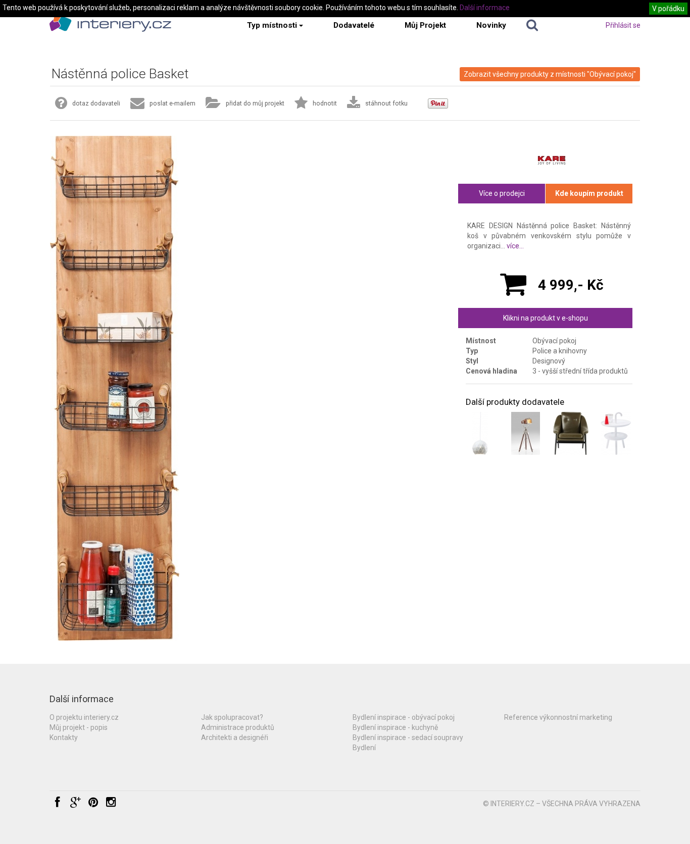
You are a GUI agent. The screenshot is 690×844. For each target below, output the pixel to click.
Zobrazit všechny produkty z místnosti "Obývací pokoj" (550, 74)
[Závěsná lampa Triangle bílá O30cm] (480, 433)
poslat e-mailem (172, 103)
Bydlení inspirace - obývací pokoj (404, 717)
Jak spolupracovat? (232, 717)
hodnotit (325, 103)
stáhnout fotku (386, 103)
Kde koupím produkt (589, 193)
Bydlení (364, 748)
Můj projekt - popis (79, 727)
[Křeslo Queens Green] (571, 433)
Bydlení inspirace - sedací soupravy (408, 737)
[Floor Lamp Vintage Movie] (525, 433)
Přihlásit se (623, 25)
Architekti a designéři (234, 737)
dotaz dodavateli (96, 103)
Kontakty (64, 737)
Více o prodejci (502, 193)
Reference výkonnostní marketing (558, 717)
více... (515, 246)
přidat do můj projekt (255, 103)
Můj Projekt (425, 25)
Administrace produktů (237, 727)
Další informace (485, 8)
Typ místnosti (272, 25)
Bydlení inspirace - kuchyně (395, 727)
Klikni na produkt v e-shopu (545, 318)
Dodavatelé (353, 25)
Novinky (491, 25)
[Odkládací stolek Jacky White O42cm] (616, 433)
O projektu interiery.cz (84, 717)
